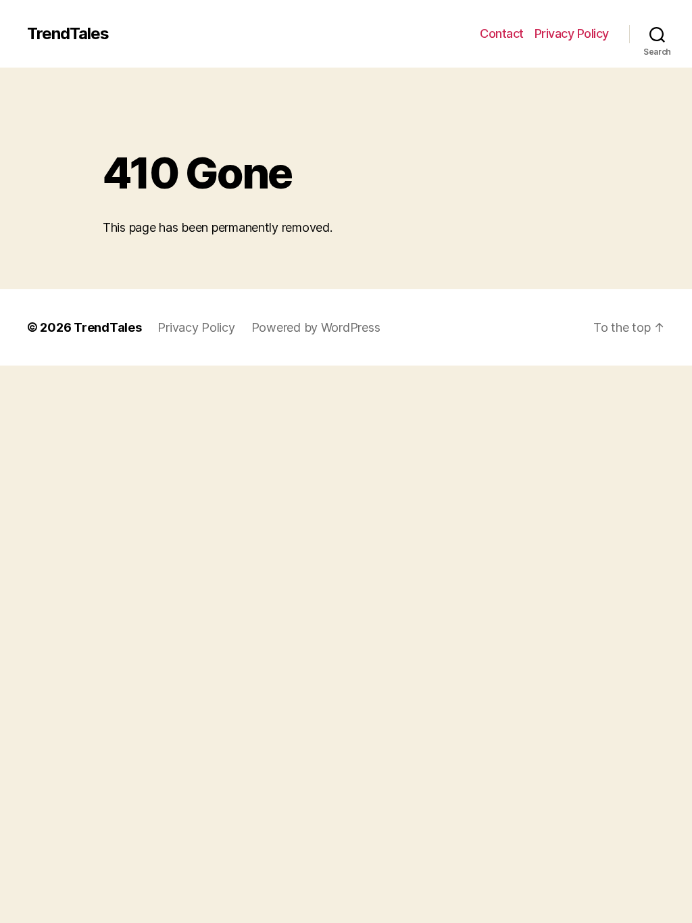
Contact (502, 33)
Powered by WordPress (315, 327)
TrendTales (68, 34)
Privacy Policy (572, 33)
